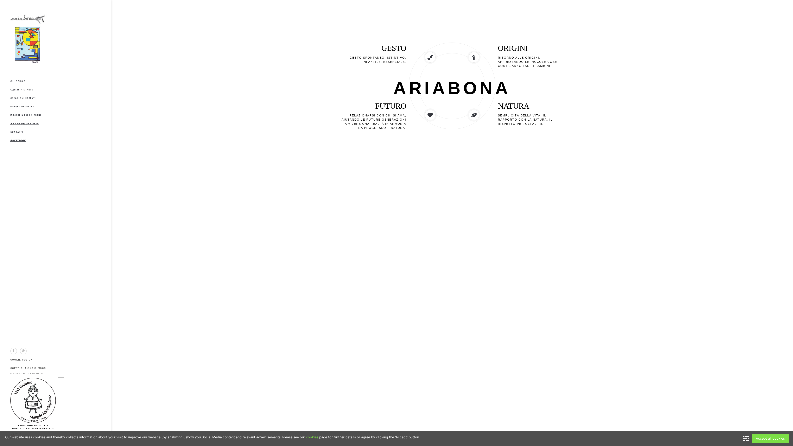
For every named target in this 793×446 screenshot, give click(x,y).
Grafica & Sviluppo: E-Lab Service (27, 373)
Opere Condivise (22, 106)
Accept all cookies (770, 438)
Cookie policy (21, 360)
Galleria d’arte (21, 89)
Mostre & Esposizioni (25, 115)
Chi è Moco (18, 81)
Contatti (16, 131)
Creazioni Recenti (23, 98)
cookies (312, 437)
